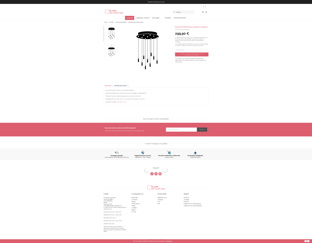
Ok (307, 241)
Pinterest (156, 173)
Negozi (133, 209)
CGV (159, 201)
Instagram (160, 173)
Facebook (152, 173)
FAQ (159, 203)
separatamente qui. (122, 102)
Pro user (134, 211)
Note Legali (135, 197)
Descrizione (108, 85)
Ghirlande (186, 197)
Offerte (133, 205)
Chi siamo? (134, 199)
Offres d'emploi (136, 203)
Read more (169, 241)
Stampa (134, 201)
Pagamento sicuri (162, 197)
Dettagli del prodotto (120, 85)
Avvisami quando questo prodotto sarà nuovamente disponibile (192, 54)
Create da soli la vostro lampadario (193, 205)
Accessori (186, 201)
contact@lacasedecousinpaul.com (113, 205)
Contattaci (134, 207)
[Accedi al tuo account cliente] (206, 12)
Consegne (160, 199)
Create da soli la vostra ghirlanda (192, 203)
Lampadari (186, 199)
